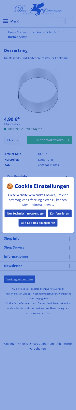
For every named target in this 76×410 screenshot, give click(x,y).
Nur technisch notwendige (25, 213)
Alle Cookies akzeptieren (38, 223)
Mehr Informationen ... (38, 204)
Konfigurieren (59, 213)
